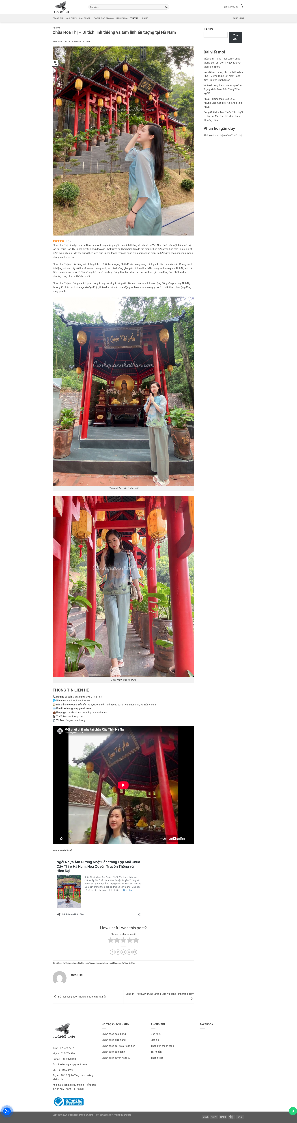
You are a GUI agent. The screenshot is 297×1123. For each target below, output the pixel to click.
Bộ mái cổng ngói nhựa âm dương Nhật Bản (82, 996)
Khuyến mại (122, 18)
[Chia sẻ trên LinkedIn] (134, 952)
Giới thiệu (71, 18)
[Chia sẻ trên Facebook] (112, 952)
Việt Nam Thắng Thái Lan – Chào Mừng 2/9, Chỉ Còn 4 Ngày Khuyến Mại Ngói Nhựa (222, 62)
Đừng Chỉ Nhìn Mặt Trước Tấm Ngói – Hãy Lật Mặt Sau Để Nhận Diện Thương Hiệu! (223, 116)
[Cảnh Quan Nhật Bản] (68, 7)
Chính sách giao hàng (114, 1039)
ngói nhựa (103, 963)
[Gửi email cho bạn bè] (123, 952)
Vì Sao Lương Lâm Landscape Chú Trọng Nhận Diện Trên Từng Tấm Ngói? (223, 89)
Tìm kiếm (208, 29)
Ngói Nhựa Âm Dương (118, 963)
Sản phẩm (84, 18)
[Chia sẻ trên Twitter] (118, 952)
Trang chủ (58, 18)
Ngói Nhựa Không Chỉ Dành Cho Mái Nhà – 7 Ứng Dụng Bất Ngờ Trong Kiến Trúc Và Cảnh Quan (223, 76)
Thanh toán (157, 1057)
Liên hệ (144, 18)
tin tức (131, 963)
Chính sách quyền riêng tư (116, 1057)
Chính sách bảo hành (113, 1051)
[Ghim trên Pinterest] (129, 952)
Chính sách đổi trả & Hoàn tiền (118, 1045)
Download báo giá (104, 18)
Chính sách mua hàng (114, 1034)
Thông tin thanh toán (162, 1045)
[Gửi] (166, 7)
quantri (86, 42)
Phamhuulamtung (122, 1115)
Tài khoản (156, 1051)
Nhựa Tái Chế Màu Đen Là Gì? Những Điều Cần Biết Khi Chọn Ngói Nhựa (223, 102)
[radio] (111, 940)
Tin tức (134, 18)
